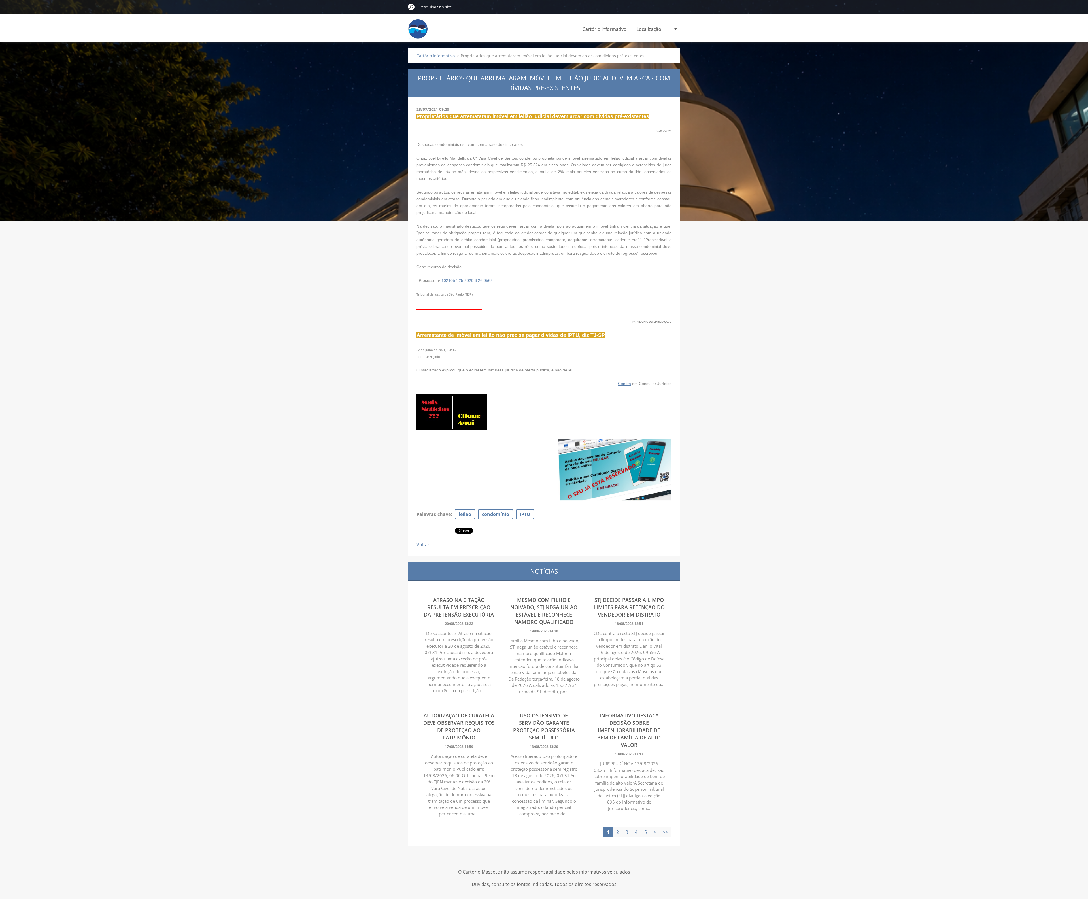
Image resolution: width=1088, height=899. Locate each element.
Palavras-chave (433, 514)
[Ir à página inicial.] (418, 32)
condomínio (495, 514)
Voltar (423, 544)
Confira (624, 383)
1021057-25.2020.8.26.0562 (467, 280)
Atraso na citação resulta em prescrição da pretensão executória (459, 607)
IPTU (525, 514)
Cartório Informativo (604, 29)
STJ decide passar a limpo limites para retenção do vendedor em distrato (629, 607)
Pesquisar (411, 7)
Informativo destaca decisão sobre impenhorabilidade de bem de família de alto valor (629, 730)
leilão (465, 514)
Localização (649, 29)
